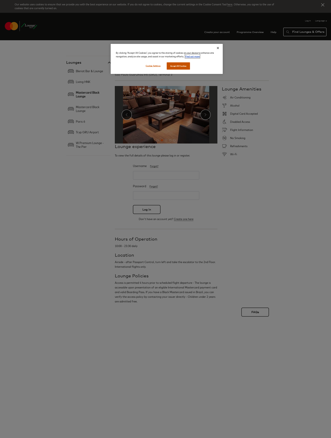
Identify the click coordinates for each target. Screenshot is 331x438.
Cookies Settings (153, 65)
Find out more (192, 56)
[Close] (218, 48)
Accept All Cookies (178, 66)
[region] (167, 59)
